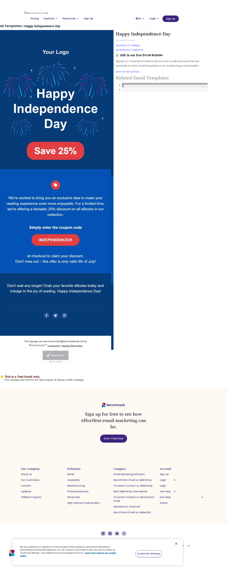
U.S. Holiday (133, 45)
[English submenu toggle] (189, 545)
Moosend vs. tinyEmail (127, 506)
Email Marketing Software (129, 474)
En (140, 18)
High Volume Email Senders (83, 503)
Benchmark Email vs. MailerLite (132, 512)
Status (164, 503)
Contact (26, 485)
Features (49, 18)
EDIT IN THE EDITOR (127, 72)
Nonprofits (73, 497)
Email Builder (153, 55)
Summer (121, 45)
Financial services (77, 491)
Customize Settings (148, 553)
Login (152, 18)
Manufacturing (76, 485)
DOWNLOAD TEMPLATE (129, 50)
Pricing (35, 18)
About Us (26, 474)
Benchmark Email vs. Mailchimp (133, 480)
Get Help (165, 491)
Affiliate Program (31, 497)
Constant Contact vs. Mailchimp (133, 485)
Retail (70, 474)
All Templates (11, 26)
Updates (26, 491)
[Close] (176, 543)
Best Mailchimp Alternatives (130, 491)
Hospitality (73, 480)
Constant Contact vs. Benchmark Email (134, 499)
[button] (174, 480)
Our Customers (30, 480)
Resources (69, 18)
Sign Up (170, 18)
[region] (97, 552)
